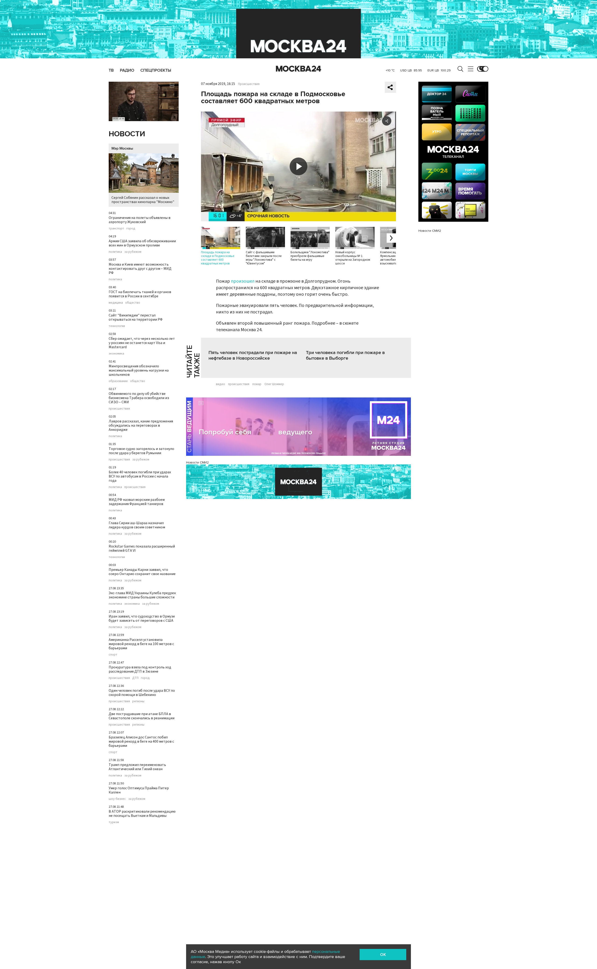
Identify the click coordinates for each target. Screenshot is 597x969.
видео (220, 384)
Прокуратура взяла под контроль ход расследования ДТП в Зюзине (140, 669)
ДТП (135, 678)
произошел (242, 281)
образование (118, 381)
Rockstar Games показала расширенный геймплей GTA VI (142, 548)
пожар (256, 384)
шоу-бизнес (117, 798)
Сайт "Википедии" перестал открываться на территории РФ (136, 317)
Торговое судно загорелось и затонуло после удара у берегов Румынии (141, 451)
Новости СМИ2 (197, 462)
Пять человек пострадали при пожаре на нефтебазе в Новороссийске (252, 355)
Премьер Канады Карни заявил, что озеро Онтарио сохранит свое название (142, 571)
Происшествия (249, 84)
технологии (117, 326)
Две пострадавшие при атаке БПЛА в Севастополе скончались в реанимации (141, 716)
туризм (114, 822)
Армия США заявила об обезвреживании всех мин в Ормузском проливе (142, 243)
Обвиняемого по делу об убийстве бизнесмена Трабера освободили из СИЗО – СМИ (139, 398)
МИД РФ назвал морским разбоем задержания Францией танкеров (137, 501)
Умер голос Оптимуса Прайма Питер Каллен (139, 790)
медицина (116, 302)
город (130, 228)
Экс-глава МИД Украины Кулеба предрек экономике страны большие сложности (142, 595)
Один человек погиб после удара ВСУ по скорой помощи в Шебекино (142, 692)
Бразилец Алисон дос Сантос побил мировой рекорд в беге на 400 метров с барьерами (141, 741)
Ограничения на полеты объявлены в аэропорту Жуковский (139, 220)
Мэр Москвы (122, 148)
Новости (127, 134)
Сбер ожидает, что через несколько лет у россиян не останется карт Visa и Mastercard (142, 343)
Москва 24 (298, 68)
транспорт (116, 228)
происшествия (119, 408)
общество (132, 302)
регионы (138, 701)
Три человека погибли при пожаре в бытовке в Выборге (345, 355)
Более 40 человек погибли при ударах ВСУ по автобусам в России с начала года (140, 476)
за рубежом (132, 251)
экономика (116, 353)
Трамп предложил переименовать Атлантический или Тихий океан (137, 767)
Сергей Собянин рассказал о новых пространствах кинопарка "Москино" (142, 199)
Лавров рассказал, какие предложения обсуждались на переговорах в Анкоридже (141, 425)
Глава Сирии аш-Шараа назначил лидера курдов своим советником (137, 525)
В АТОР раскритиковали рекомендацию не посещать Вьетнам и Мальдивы (142, 813)
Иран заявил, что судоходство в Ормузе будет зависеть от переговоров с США (142, 618)
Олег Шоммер (274, 384)
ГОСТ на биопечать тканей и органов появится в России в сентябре (140, 294)
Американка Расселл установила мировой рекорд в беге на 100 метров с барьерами (141, 644)
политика (115, 251)
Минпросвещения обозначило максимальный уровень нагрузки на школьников (139, 370)
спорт (113, 654)
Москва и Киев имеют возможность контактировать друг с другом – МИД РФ (140, 268)
